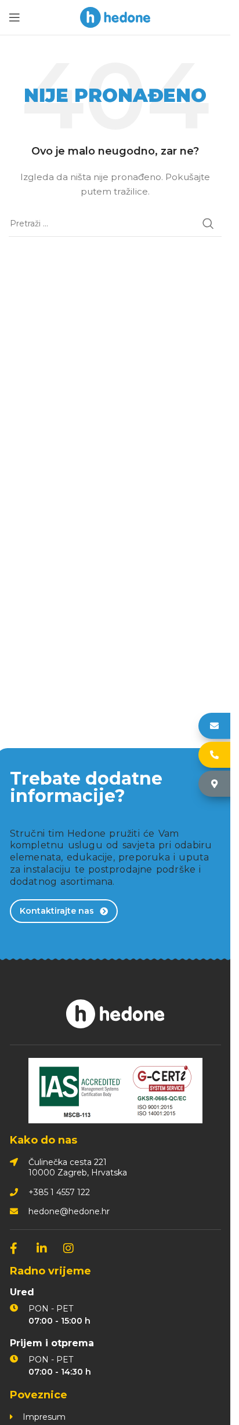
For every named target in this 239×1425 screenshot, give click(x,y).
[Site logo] (115, 17)
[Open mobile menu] (14, 17)
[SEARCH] (208, 223)
